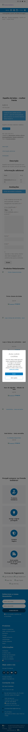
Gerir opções (14, 378)
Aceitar (14, 374)
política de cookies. (14, 369)
